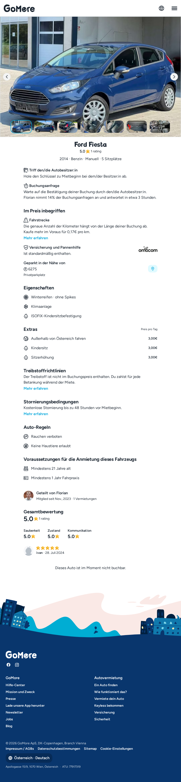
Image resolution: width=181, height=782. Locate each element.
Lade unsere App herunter (25, 706)
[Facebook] (8, 665)
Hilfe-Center (15, 685)
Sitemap (90, 749)
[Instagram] (17, 665)
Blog (9, 726)
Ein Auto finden (106, 685)
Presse (11, 699)
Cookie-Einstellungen (116, 749)
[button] (90, 268)
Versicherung (104, 712)
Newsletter (14, 712)
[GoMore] (19, 8)
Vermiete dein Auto (109, 699)
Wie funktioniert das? (110, 692)
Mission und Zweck (20, 692)
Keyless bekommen (108, 706)
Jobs (9, 719)
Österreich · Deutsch (31, 758)
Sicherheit (102, 719)
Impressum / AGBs (20, 749)
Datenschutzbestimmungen (59, 749)
